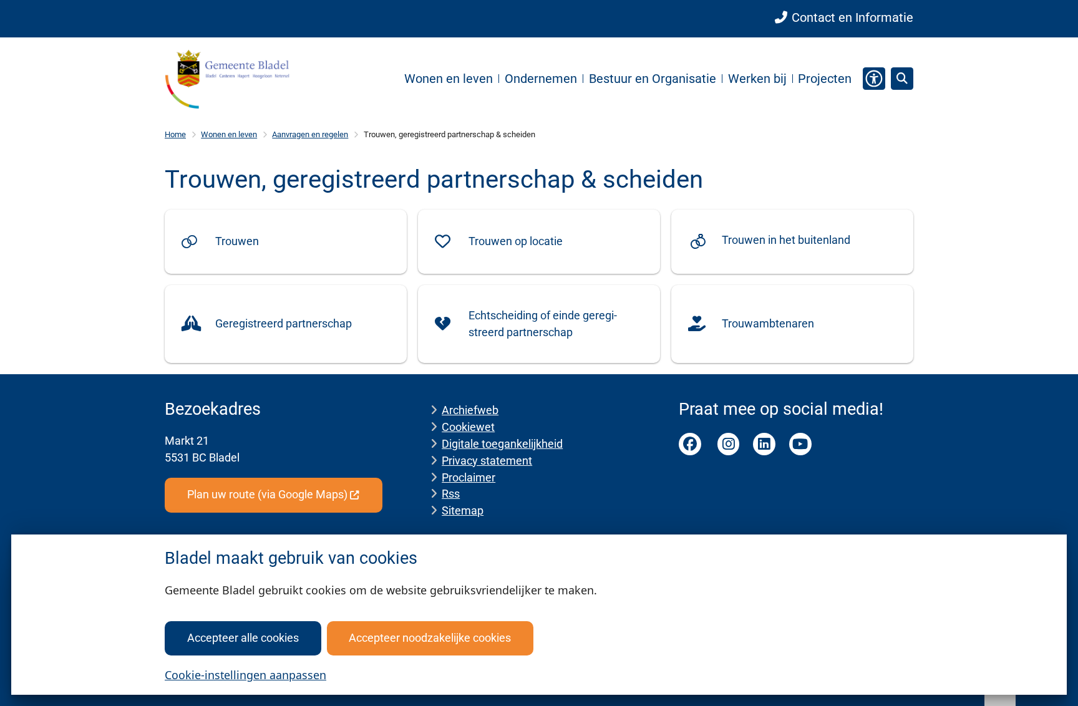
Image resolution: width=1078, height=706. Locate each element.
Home (175, 134)
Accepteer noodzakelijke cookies (430, 637)
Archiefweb (470, 410)
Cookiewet (468, 426)
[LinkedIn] (764, 444)
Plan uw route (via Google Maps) (267, 494)
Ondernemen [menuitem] (541, 78)
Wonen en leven (229, 134)
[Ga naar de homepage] (227, 79)
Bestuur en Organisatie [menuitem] (652, 78)
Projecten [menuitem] (825, 78)
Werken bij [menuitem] (757, 78)
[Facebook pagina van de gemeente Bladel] (690, 444)
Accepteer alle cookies (243, 637)
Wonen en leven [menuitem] (448, 78)
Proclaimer (468, 477)
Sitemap (462, 510)
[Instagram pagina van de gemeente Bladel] (728, 444)
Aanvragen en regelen (310, 134)
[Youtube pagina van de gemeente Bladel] (800, 444)
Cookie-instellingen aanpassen (245, 674)
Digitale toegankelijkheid (502, 443)
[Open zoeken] (902, 78)
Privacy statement (487, 460)
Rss (451, 493)
